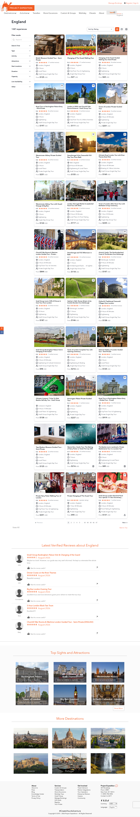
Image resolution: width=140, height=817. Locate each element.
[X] (104, 800)
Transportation (59, 790)
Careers (80, 796)
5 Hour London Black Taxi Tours (40, 605)
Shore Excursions (60, 792)
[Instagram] (106, 800)
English (112, 807)
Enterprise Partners (84, 794)
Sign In (135, 3)
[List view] (126, 29)
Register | (129, 3)
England (120, 15)
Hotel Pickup (59, 796)
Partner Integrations (84, 790)
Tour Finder (58, 804)
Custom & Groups (60, 788)
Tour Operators (83, 792)
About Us (35, 788)
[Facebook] (102, 800)
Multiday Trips (59, 794)
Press (33, 790)
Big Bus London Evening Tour (39, 589)
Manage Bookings (61, 798)
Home (120, 14)
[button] (2, 328)
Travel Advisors (83, 788)
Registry (57, 802)
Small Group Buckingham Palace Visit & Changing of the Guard (53, 555)
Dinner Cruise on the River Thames (41, 573)
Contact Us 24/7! (106, 796)
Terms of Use (36, 796)
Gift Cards (58, 800)
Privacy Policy (36, 798)
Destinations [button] (9, 13)
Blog (33, 792)
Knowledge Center (38, 794)
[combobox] (113, 807)
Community (81, 798)
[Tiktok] (108, 800)
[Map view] (122, 29)
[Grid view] (117, 29)
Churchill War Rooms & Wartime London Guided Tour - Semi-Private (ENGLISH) (60, 622)
